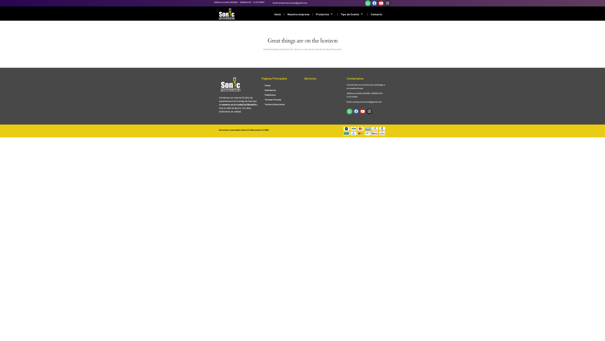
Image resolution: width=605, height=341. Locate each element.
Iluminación (270, 90)
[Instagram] (388, 3)
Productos (322, 14)
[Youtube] (381, 3)
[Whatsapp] (368, 3)
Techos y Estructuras (275, 104)
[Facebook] (374, 3)
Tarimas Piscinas (273, 100)
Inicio (277, 14)
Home (268, 85)
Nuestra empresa (298, 14)
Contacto (376, 14)
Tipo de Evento (350, 14)
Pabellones (270, 95)
